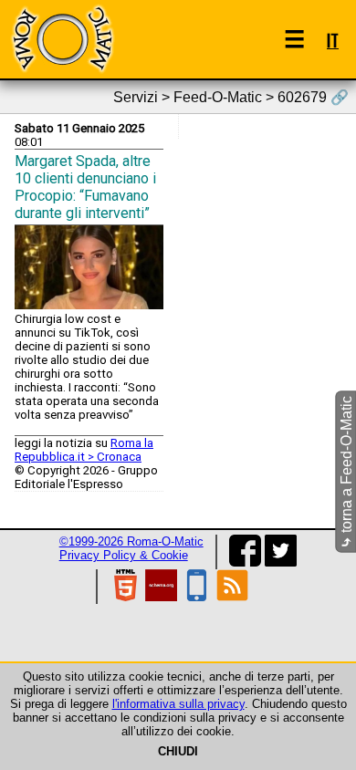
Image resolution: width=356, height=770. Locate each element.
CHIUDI (178, 751)
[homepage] (62, 39)
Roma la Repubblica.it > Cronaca (84, 449)
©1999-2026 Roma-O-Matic (131, 541)
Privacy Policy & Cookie (123, 555)
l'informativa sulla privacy (178, 704)
